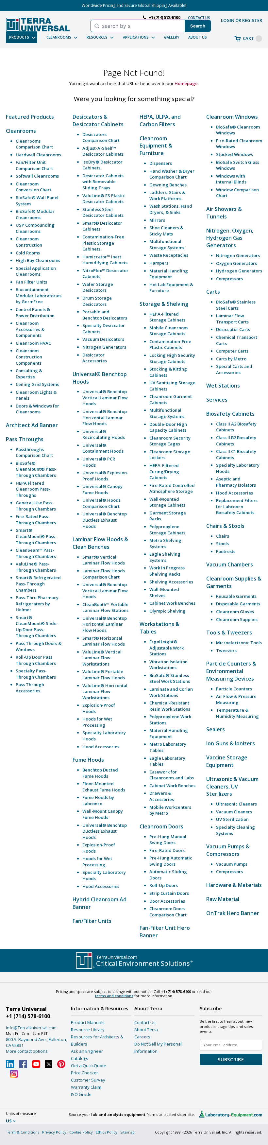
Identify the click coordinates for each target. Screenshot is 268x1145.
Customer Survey (88, 1080)
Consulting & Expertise (29, 374)
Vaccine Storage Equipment (226, 761)
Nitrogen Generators (104, 347)
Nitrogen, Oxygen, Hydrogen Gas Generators (229, 238)
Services (216, 399)
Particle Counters (234, 689)
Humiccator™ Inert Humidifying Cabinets (104, 260)
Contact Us (145, 1022)
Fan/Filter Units (92, 921)
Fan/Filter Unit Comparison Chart (34, 165)
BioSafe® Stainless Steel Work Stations (169, 678)
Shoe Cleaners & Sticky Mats (166, 231)
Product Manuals (88, 1022)
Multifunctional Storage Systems (166, 244)
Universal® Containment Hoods (103, 448)
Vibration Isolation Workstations (168, 665)
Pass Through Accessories (30, 688)
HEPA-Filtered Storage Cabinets (167, 317)
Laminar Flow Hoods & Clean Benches (100, 543)
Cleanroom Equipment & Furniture (156, 146)
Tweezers (226, 650)
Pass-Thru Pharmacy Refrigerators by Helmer (37, 604)
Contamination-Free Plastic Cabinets (170, 344)
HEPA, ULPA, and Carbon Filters (160, 120)
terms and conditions (114, 995)
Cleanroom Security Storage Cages (170, 441)
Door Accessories (167, 901)
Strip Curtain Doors (169, 893)
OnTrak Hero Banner (232, 913)
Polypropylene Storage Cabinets (167, 530)
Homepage (186, 83)
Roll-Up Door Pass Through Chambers (36, 660)
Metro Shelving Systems (165, 543)
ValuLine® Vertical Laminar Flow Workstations (102, 658)
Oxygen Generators (236, 263)
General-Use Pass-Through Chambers (36, 506)
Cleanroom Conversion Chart (33, 187)
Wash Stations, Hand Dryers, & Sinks (170, 209)
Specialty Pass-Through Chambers (36, 674)
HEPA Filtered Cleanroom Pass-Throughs (33, 489)
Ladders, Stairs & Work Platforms (167, 195)
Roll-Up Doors (163, 885)
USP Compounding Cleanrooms (35, 228)
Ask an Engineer (87, 1051)
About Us (197, 37)
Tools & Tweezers (229, 632)
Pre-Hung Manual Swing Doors (167, 840)
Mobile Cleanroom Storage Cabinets (168, 331)
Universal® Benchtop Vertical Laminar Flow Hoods (105, 398)
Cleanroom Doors (161, 826)
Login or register (241, 20)
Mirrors (157, 220)
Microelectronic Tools (239, 643)
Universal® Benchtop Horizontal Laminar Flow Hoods (104, 417)
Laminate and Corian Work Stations (171, 692)
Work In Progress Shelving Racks (167, 571)
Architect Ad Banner (32, 425)
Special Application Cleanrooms (36, 271)
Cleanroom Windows (232, 116)
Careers (142, 1037)
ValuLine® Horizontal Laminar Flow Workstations (104, 692)
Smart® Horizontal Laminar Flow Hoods (103, 641)
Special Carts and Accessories (234, 369)
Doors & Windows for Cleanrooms (37, 409)
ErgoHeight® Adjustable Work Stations (166, 648)
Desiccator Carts (233, 329)
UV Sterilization (232, 819)
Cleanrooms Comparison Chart (34, 144)
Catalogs (79, 1058)
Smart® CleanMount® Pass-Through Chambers (36, 536)
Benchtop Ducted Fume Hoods (100, 773)
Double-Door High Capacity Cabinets (168, 427)
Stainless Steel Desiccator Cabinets (103, 212)
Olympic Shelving (167, 611)
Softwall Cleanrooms (37, 176)
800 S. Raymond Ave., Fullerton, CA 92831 (36, 1042)
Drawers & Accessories (161, 796)
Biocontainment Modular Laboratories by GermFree (38, 295)
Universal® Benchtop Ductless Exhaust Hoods (104, 520)
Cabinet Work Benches (172, 603)
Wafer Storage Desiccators (97, 287)
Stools (222, 543)
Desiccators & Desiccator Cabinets (98, 120)
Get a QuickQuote (88, 1065)
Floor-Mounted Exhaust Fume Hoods (103, 787)
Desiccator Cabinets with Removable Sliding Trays (103, 182)
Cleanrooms (21, 130)
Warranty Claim (86, 1087)
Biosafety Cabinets (230, 413)
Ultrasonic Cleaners (236, 804)
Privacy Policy (54, 1132)
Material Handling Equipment (168, 274)
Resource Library (88, 1029)
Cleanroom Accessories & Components (30, 329)
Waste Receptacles (168, 255)
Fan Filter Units (31, 282)
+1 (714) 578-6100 (28, 1016)
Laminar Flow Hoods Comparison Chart (103, 574)
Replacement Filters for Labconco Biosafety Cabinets (237, 506)
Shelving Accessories (171, 582)
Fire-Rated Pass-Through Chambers (36, 519)
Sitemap (127, 1132)
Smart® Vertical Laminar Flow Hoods (103, 560)
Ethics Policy (106, 1132)
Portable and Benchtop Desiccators (104, 315)
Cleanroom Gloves (235, 612)
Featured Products (30, 116)
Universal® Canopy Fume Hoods (102, 489)
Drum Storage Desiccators (97, 301)
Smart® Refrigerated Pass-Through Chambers (38, 584)
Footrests (225, 551)
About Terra (146, 1029)
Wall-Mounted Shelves (164, 592)
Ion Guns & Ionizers (230, 743)
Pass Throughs (24, 439)
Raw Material (222, 899)
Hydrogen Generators (239, 271)
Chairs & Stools (225, 525)
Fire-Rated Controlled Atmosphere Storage (172, 488)
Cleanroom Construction (29, 242)
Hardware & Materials (234, 885)
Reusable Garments (236, 596)
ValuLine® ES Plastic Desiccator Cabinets (103, 199)
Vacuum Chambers (229, 564)
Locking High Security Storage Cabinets (172, 358)
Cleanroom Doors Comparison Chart (168, 912)
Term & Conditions (22, 1132)
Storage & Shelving (164, 303)
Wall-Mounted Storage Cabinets (167, 502)
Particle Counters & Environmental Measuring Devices (231, 671)
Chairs (222, 536)
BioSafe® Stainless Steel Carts (236, 305)
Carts (213, 291)
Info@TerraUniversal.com (31, 1028)
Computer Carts (232, 351)
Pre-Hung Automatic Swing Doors (170, 861)
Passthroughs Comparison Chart (34, 452)
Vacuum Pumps (231, 864)
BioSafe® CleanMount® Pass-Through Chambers (36, 469)
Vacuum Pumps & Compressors (228, 850)
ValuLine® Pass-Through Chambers (36, 567)
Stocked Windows (234, 154)
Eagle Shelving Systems (164, 557)
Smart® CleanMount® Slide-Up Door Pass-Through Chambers (37, 627)
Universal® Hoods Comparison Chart (101, 503)
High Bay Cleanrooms (38, 260)
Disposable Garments (238, 604)
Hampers (158, 263)
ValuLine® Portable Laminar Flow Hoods (103, 674)
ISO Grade (81, 1094)
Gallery (171, 37)
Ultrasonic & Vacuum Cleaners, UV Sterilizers (232, 786)
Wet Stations (223, 385)
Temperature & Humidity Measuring (237, 713)
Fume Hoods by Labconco (98, 800)
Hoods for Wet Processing (97, 722)
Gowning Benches (168, 185)
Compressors (229, 279)
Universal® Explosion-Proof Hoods (105, 476)
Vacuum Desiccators (103, 339)
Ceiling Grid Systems (37, 384)
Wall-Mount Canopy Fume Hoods (102, 814)
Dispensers (160, 163)
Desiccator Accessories (94, 358)
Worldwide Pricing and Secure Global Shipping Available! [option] (134, 5)
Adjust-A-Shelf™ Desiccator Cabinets (103, 151)
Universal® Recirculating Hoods (103, 434)
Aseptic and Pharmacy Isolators (236, 482)
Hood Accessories (100, 747)
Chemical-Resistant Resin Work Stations (169, 706)
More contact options (27, 1051)
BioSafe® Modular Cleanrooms (35, 214)
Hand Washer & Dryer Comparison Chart (171, 174)
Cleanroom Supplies (237, 619)
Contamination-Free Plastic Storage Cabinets (103, 243)
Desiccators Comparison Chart (101, 137)
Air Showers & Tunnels (224, 212)
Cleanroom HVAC (33, 343)
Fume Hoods (88, 759)
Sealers (215, 729)
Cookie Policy (81, 1132)
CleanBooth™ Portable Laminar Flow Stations (105, 607)
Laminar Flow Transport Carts (232, 319)
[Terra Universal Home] (38, 24)
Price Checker (84, 1073)
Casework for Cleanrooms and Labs (171, 775)
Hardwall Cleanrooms (38, 155)
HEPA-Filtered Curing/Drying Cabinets (164, 471)
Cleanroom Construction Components (29, 357)
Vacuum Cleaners (234, 812)
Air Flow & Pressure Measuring (236, 699)
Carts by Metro (231, 359)
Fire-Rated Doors (167, 850)
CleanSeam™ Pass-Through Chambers (36, 553)
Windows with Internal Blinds (231, 179)
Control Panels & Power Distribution (35, 312)
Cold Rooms (28, 253)
